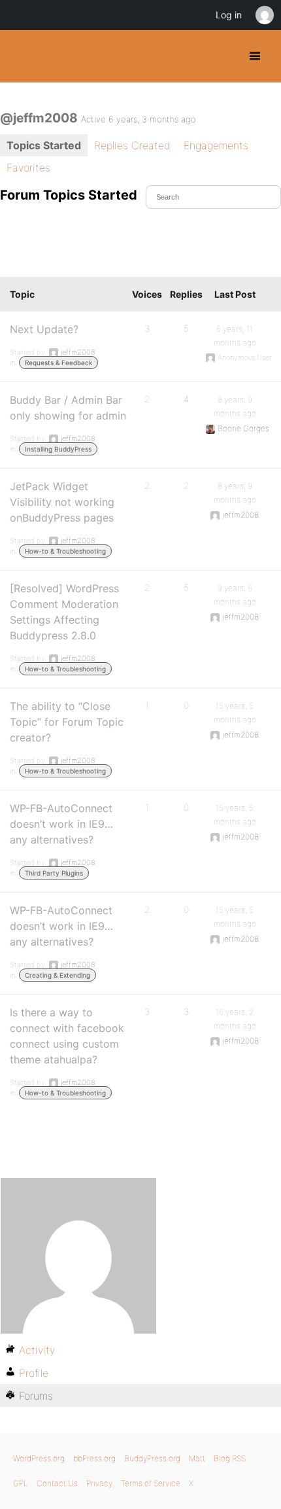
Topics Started (44, 145)
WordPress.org (39, 1458)
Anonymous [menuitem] (264, 15)
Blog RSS (230, 1458)
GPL (20, 1483)
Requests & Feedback (58, 362)
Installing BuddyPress (58, 449)
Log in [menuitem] (229, 14)
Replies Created (132, 145)
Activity (37, 1350)
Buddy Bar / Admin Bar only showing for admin (68, 407)
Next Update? (44, 329)
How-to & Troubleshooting (65, 551)
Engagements (216, 145)
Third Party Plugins (54, 873)
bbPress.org (94, 1458)
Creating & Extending (57, 975)
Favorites (28, 167)
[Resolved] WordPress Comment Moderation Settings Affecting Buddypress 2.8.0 (64, 612)
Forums (36, 1395)
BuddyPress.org (21, 56)
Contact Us (57, 1483)
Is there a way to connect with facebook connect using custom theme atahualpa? (67, 1036)
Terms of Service (150, 1483)
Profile (33, 1372)
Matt (197, 1458)
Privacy (99, 1483)
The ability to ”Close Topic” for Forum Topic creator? (67, 722)
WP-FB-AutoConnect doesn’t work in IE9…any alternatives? (61, 824)
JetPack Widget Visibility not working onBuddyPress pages (62, 502)
